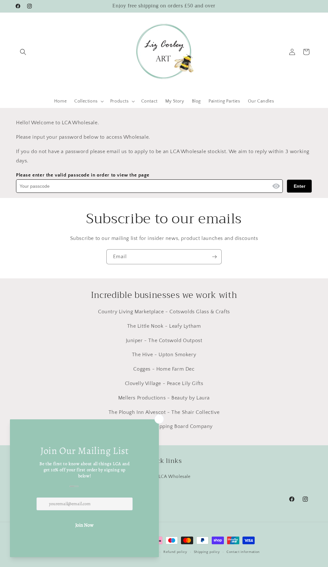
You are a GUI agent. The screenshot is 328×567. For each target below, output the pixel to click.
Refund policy (175, 552)
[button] (23, 52)
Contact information (243, 552)
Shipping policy (207, 552)
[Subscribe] (214, 256)
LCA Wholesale (175, 476)
